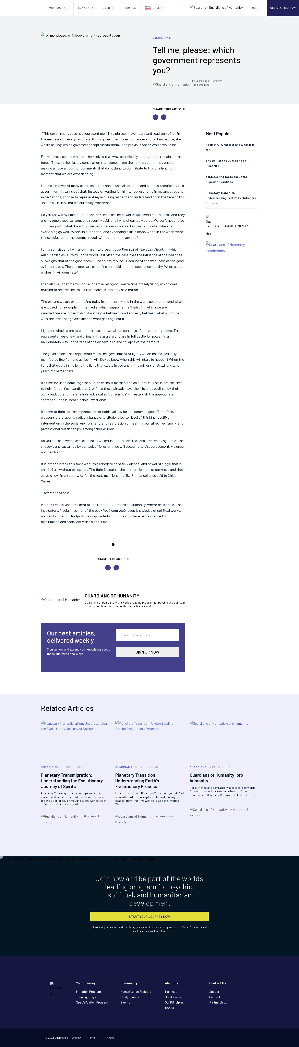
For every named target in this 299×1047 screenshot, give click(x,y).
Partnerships (218, 1002)
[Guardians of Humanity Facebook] (245, 1038)
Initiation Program (88, 991)
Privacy (110, 1037)
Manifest (171, 991)
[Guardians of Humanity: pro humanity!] (224, 741)
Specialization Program (92, 1002)
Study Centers (129, 997)
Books (169, 1008)
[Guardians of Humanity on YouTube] (239, 1038)
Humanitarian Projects (135, 991)
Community (86, 7)
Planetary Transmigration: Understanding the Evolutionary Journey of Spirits (72, 780)
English (158, 7)
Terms (92, 1037)
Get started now (283, 7)
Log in (255, 7)
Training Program (87, 997)
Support (214, 991)
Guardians (162, 37)
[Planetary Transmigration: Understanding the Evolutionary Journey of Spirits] (75, 741)
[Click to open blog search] (216, 7)
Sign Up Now (147, 652)
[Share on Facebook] (163, 117)
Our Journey (173, 997)
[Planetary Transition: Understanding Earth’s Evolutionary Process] (149, 741)
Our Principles (174, 1002)
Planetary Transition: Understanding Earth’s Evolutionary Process (231, 198)
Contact (214, 997)
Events (108, 7)
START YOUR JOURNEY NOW (149, 916)
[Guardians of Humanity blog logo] (22, 8)
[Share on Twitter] (155, 117)
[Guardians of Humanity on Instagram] (252, 1038)
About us (129, 7)
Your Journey (59, 7)
